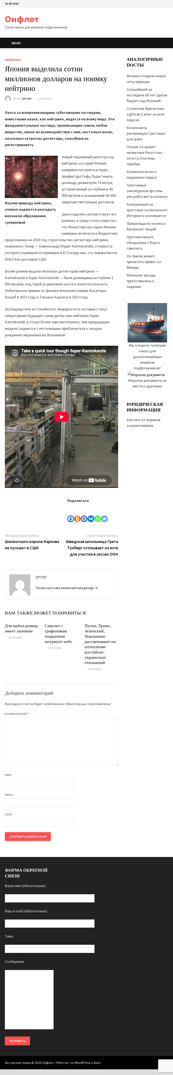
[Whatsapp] (97, 513)
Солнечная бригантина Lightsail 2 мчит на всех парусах (146, 114)
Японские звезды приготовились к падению (141, 281)
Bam (97, 1062)
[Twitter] (104, 513)
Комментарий (17, 714)
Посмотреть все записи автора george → (67, 588)
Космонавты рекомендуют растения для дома (146, 133)
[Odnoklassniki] (77, 513)
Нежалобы (13, 60)
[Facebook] (70, 513)
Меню (16, 43)
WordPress (83, 1062)
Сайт (8, 814)
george (27, 98)
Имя (8, 775)
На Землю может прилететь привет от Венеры (144, 262)
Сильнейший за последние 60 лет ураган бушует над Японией (147, 95)
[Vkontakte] (91, 513)
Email (9, 795)
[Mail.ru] (84, 513)
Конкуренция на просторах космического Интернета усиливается (147, 210)
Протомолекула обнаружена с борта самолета (143, 242)
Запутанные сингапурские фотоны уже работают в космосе (147, 191)
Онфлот (22, 19)
